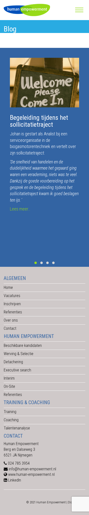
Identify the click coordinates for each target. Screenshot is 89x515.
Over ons (11, 320)
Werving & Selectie (18, 353)
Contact (10, 328)
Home (8, 287)
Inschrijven (12, 304)
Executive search (17, 370)
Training (10, 411)
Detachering (13, 362)
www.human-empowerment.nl (31, 474)
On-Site (9, 386)
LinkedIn (14, 480)
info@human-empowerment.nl (32, 469)
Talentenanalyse (17, 428)
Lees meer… (20, 209)
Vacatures (12, 295)
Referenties (13, 312)
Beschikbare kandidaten (23, 345)
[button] (36, 262)
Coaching (11, 420)
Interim (9, 378)
